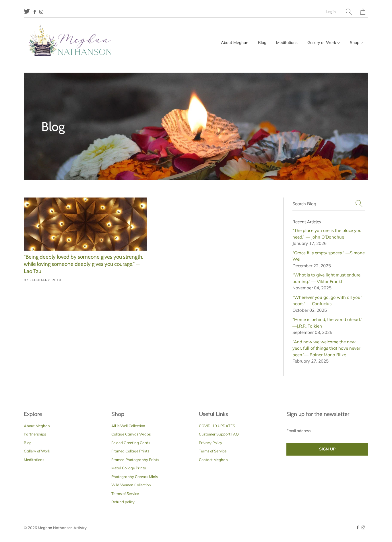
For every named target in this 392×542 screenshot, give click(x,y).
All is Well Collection (128, 425)
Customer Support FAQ (219, 434)
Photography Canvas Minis (134, 476)
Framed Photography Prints (135, 459)
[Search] (349, 12)
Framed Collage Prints (130, 451)
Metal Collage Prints (128, 468)
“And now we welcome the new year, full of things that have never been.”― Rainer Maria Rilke (326, 348)
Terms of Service (125, 493)
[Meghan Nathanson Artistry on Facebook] (35, 12)
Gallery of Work (37, 451)
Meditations (34, 459)
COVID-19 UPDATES (217, 425)
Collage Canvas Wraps (131, 434)
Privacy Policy (210, 442)
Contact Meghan (213, 459)
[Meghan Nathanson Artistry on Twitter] (27, 11)
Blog (28, 442)
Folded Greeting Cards (130, 442)
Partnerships (35, 434)
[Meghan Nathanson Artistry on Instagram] (41, 12)
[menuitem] (235, 42)
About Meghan (37, 425)
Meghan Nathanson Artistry (62, 527)
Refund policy (123, 502)
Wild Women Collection (131, 485)
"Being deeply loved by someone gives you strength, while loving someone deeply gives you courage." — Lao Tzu (83, 263)
